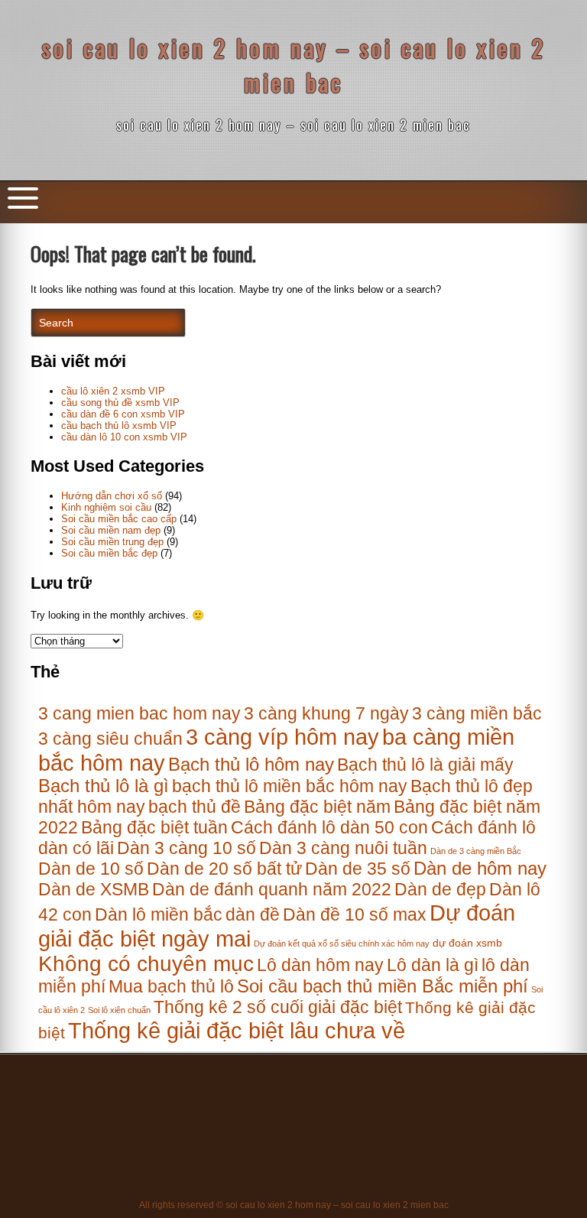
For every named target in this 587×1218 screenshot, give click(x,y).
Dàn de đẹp (440, 889)
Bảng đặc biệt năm (317, 807)
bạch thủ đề (194, 807)
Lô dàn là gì (432, 965)
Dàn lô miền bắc (158, 914)
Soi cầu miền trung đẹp (112, 541)
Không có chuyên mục (146, 964)
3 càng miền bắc (477, 713)
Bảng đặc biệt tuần (154, 827)
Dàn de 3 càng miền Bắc (475, 851)
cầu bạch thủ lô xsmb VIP (119, 425)
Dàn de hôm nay (479, 869)
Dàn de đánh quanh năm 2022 (271, 889)
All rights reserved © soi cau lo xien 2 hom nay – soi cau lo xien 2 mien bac (294, 1205)
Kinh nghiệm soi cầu (106, 507)
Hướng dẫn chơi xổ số (111, 496)
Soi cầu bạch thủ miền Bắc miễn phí (382, 986)
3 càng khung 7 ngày (326, 713)
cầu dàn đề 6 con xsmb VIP (123, 414)
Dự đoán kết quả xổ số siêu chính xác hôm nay (342, 943)
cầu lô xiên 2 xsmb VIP (113, 391)
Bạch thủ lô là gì (103, 786)
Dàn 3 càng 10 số (186, 848)
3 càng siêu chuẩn (110, 739)
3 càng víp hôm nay (282, 736)
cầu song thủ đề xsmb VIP (120, 402)
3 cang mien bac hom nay (139, 713)
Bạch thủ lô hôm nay (251, 765)
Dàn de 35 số (357, 869)
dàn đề (252, 914)
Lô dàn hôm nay (320, 965)
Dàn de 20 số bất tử (224, 869)
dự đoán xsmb (467, 943)
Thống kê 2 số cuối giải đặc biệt (278, 1007)
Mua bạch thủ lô (171, 986)
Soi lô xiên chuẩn (119, 1010)
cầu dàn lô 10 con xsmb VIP (124, 437)
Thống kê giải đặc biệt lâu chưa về (236, 1030)
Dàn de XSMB (93, 889)
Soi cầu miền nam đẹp (111, 530)
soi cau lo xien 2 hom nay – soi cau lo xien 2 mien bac (294, 65)
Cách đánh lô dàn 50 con (329, 827)
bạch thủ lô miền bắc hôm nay (289, 786)
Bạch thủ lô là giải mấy (425, 765)
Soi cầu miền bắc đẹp (109, 553)
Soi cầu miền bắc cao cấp (119, 519)
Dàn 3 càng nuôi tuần (343, 848)
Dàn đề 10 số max (354, 914)
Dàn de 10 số (91, 869)
